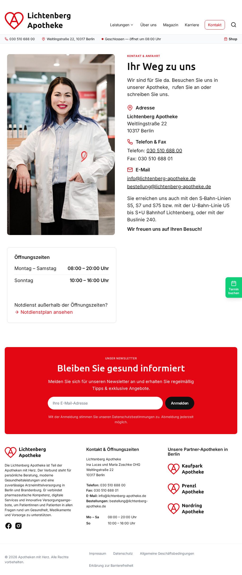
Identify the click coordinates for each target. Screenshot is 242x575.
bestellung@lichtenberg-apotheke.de (169, 186)
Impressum (97, 553)
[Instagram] (18, 526)
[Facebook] (8, 526)
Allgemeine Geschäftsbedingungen (167, 553)
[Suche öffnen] (233, 25)
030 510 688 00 (164, 150)
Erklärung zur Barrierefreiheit (111, 565)
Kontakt (214, 24)
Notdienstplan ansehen (47, 312)
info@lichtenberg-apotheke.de (161, 178)
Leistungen (119, 24)
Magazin (170, 24)
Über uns (148, 24)
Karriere (192, 24)
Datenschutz (123, 553)
